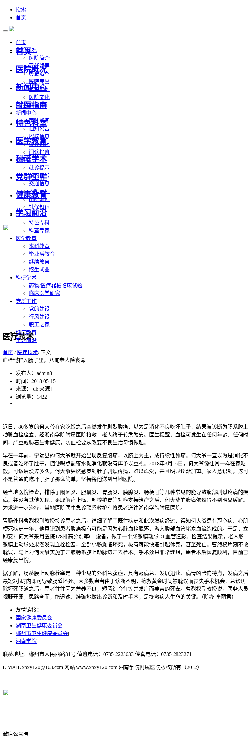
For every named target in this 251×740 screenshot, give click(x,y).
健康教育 (31, 194)
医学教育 (31, 141)
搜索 (21, 9)
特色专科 (39, 222)
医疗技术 (27, 352)
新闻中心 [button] (26, 113)
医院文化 (39, 97)
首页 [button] (21, 42)
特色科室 (31, 123)
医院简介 (39, 58)
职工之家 (39, 324)
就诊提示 (39, 168)
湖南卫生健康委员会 (39, 625)
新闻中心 (31, 87)
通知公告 (39, 128)
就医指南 (31, 105)
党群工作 (31, 177)
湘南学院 (26, 641)
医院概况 (31, 69)
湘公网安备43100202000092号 (37, 680)
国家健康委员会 (34, 617)
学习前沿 (31, 212)
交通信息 (39, 183)
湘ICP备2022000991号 (218, 654)
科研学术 (31, 159)
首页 (21, 17)
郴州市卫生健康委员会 (42, 633)
